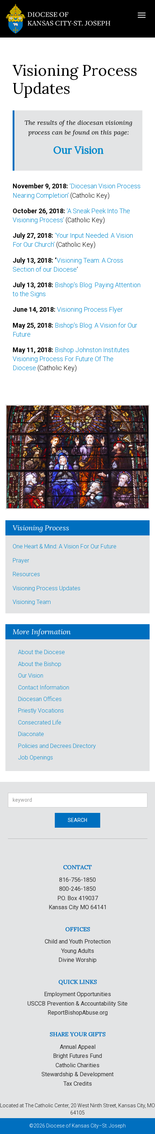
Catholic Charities (77, 1065)
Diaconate (31, 734)
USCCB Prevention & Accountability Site (77, 1003)
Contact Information (43, 687)
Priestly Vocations (41, 710)
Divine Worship (77, 959)
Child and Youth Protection (78, 941)
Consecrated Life (39, 722)
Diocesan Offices (40, 699)
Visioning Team (32, 602)
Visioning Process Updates (46, 588)
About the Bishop (39, 664)
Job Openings (35, 757)
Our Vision (30, 675)
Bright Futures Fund (77, 1055)
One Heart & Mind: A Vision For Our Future (64, 546)
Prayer (21, 560)
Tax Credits (77, 1083)
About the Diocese (41, 652)
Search (77, 820)
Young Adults (77, 950)
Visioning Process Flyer (90, 309)
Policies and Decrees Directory (57, 746)
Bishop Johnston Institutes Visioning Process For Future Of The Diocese (71, 359)
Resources (26, 574)
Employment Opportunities (77, 994)
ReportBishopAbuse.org (78, 1012)
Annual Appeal (78, 1046)
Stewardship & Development (77, 1074)
